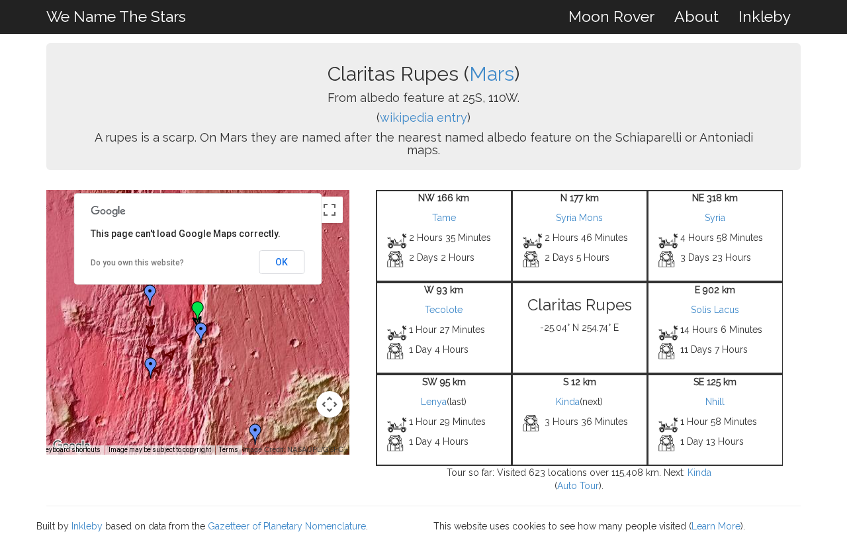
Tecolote (444, 309)
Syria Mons (579, 217)
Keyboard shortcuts (71, 449)
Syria (715, 217)
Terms (228, 449)
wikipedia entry (423, 117)
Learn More (715, 526)
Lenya (434, 401)
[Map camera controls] (329, 404)
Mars (491, 73)
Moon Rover (611, 16)
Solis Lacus (715, 309)
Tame (444, 217)
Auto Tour (578, 485)
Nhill (715, 401)
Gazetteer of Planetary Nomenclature (287, 526)
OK (281, 262)
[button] (150, 295)
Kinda (568, 401)
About (696, 16)
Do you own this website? (137, 262)
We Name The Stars (116, 16)
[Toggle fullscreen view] (329, 210)
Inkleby (764, 16)
